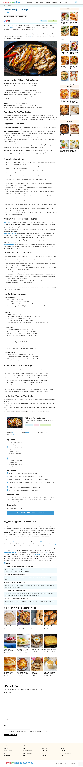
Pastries (54, 2)
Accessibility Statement (65, 753)
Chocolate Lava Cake (10, 541)
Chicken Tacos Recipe (74, 53)
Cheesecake (7, 755)
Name (6, 720)
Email (6, 725)
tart (46, 552)
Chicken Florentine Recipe (63, 38)
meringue (37, 554)
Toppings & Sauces (27, 753)
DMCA (43, 753)
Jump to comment (45, 425)
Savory (65, 2)
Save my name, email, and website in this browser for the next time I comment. (28, 731)
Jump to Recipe (52, 20)
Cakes (41, 2)
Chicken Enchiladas (9, 244)
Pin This (36, 425)
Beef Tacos (7, 222)
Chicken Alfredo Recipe (65, 82)
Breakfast (29, 2)
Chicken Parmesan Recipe (72, 83)
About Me (44, 745)
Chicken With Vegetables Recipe (73, 67)
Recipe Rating (7, 692)
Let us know (33, 512)
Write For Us (44, 748)
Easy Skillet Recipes (9, 16)
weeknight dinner (8, 27)
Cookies (48, 2)
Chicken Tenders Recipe (65, 67)
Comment (7, 698)
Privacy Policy (45, 755)
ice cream (38, 544)
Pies (60, 2)
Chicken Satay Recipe (73, 37)
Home (5, 5)
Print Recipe (44, 20)
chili (30, 36)
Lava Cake (40, 541)
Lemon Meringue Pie (10, 552)
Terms (61, 755)
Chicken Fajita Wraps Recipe (73, 23)
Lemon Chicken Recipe (65, 53)
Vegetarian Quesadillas (10, 233)
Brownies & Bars (8, 750)
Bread (36, 2)
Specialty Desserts (27, 750)
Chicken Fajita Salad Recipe (64, 23)
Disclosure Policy (45, 750)
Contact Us (62, 745)
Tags (24, 755)
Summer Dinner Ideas (21, 16)
